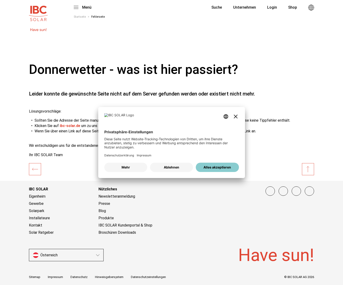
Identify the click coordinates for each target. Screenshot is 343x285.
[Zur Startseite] (38, 11)
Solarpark (36, 211)
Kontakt (35, 225)
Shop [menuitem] (292, 7)
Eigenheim (37, 196)
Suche (216, 7)
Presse (104, 203)
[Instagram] (283, 191)
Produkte (106, 218)
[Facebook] (270, 191)
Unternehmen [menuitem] (244, 7)
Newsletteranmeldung (116, 196)
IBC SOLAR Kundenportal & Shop (125, 225)
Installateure (39, 218)
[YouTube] (296, 191)
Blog (102, 211)
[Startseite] (35, 169)
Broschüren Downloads (117, 232)
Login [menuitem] (272, 7)
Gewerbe (36, 203)
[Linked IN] (309, 191)
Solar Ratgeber (41, 232)
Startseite (80, 16)
